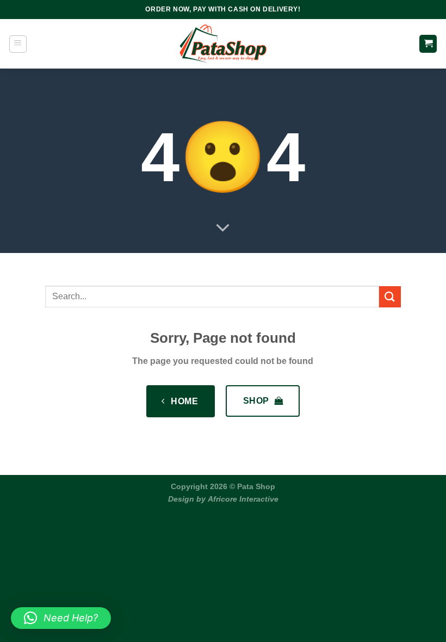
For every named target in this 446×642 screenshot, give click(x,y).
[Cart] (428, 44)
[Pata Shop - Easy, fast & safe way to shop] (223, 44)
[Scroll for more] (223, 228)
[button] (61, 618)
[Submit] (390, 296)
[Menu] (18, 44)
